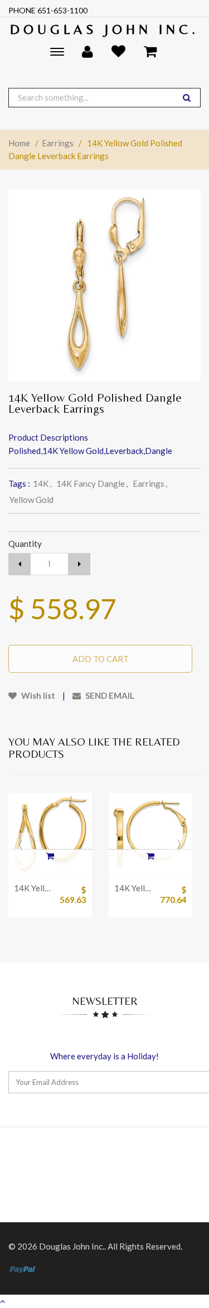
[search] (186, 98)
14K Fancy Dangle (92, 483)
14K (42, 483)
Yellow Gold (31, 500)
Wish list (37, 695)
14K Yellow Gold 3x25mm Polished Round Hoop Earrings (133, 888)
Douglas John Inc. (104, 29)
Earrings (58, 143)
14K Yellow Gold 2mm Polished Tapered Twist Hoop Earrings (33, 888)
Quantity (25, 544)
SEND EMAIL (109, 695)
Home (19, 143)
